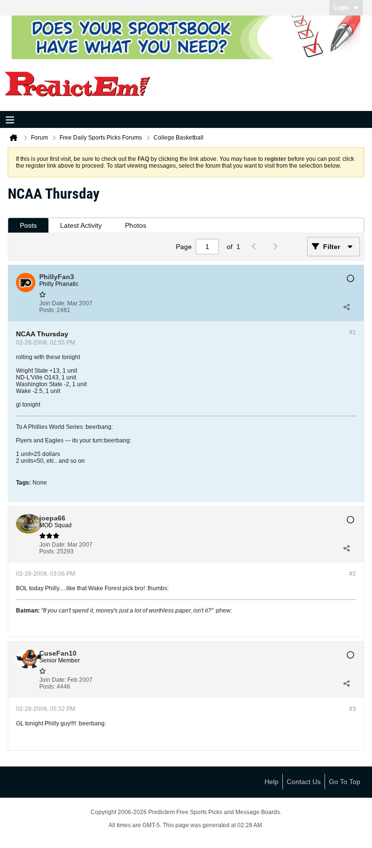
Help (271, 781)
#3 (352, 709)
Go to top (344, 781)
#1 (352, 332)
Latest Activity (81, 225)
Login (341, 7)
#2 (352, 573)
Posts (28, 225)
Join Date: (52, 303)
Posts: (47, 310)
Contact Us (304, 781)
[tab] (28, 225)
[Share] (346, 307)
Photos (135, 225)
